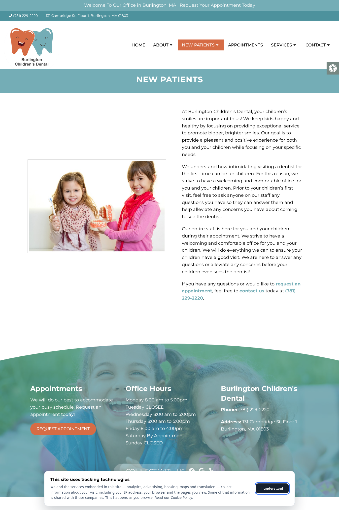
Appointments (245, 44)
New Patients (198, 44)
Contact (315, 44)
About (161, 44)
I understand (272, 488)
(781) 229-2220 (25, 15)
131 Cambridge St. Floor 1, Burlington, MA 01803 (87, 15)
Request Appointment (63, 428)
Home (138, 44)
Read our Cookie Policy (173, 497)
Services (281, 44)
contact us (251, 291)
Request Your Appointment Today (217, 5)
